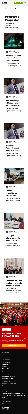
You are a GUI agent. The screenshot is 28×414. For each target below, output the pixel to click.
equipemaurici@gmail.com (9, 383)
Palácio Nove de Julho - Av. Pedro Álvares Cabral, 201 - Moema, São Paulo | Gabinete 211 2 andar (13, 395)
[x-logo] (7, 403)
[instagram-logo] (3, 403)
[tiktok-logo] (9, 403)
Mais (16, 9)
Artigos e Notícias (6, 368)
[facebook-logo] (5, 403)
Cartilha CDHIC (6, 357)
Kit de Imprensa (6, 359)
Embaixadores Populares (8, 376)
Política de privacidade (8, 388)
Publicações (5, 364)
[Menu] (25, 3)
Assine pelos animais (7, 378)
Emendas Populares (7, 374)
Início (3, 354)
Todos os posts (8, 9)
